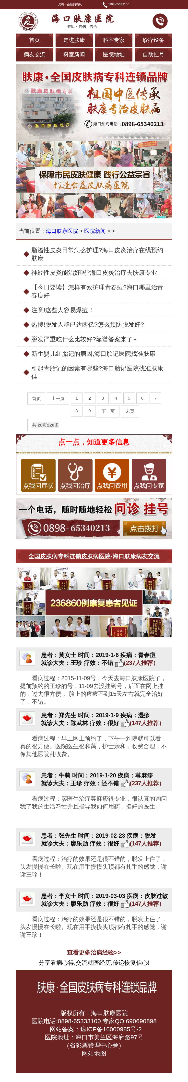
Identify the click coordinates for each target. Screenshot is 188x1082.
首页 (34, 40)
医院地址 (114, 54)
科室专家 (114, 40)
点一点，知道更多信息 (94, 442)
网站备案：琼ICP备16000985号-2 (95, 1029)
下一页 (108, 411)
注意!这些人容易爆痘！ (62, 310)
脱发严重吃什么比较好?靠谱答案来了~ (83, 339)
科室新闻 (74, 54)
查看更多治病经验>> (94, 952)
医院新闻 (95, 231)
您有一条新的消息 (70, 4)
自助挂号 (153, 54)
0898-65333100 (118, 4)
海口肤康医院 (62, 231)
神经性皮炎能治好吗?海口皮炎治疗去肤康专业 (94, 272)
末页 (130, 411)
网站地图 (94, 1053)
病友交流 (34, 54)
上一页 (58, 398)
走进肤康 (74, 40)
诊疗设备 (153, 40)
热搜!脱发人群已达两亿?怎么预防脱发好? (87, 324)
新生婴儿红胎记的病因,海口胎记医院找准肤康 (93, 353)
